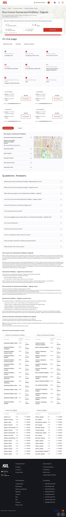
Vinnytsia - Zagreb (39, 427)
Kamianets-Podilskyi (17, 8)
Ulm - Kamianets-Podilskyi (41, 385)
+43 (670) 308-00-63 (50, 499)
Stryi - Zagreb (38, 424)
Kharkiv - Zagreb (39, 417)
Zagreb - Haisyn (8, 440)
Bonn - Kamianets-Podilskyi (42, 372)
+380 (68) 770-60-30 (50, 483)
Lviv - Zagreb (38, 419)
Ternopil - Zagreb (39, 430)
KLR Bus (4, 8)
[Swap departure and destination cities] (33, 25)
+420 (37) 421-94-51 (50, 489)
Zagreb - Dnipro (8, 443)
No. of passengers (30, 29)
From (8, 24)
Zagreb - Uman (7, 422)
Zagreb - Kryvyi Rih (8, 435)
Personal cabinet (40, 2)
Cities (9, 8)
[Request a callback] (63, 514)
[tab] (8, 128)
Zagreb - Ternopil (8, 430)
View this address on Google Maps (13, 145)
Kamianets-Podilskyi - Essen (11, 389)
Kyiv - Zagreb (38, 435)
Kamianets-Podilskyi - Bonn (10, 385)
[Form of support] (58, 514)
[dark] (51, 3)
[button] (6, 33)
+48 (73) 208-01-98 (49, 486)
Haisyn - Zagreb (39, 448)
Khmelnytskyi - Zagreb (40, 432)
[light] (49, 3)
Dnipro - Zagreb (39, 446)
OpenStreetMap (54, 157)
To (37, 24)
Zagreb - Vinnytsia (8, 419)
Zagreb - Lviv (7, 417)
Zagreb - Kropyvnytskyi (10, 427)
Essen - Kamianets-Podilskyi (42, 381)
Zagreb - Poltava (8, 448)
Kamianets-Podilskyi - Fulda (10, 397)
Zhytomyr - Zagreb (40, 438)
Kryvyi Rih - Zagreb (40, 453)
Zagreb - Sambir (8, 446)
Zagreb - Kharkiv (8, 451)
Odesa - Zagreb (39, 440)
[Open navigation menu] (62, 2)
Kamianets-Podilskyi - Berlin (10, 343)
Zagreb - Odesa (8, 453)
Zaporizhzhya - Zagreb (41, 422)
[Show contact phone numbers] (59, 2)
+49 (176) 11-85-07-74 (50, 497)
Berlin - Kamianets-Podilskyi (42, 347)
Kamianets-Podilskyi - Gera (10, 393)
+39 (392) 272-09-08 (50, 502)
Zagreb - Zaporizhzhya (9, 438)
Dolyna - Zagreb (39, 443)
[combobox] (19, 25)
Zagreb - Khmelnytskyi (9, 432)
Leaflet (49, 157)
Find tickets (53, 29)
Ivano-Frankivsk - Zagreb (41, 451)
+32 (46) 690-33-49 (49, 491)
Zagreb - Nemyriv (8, 424)
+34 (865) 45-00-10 (49, 494)
